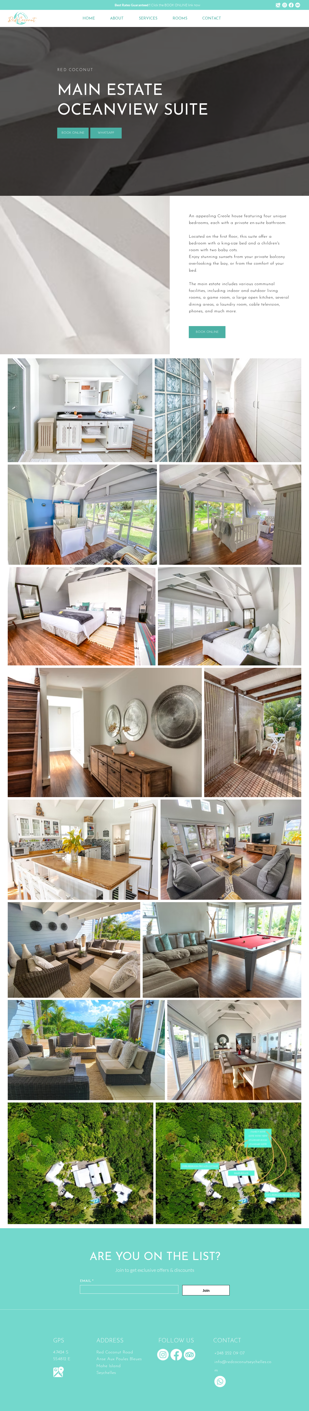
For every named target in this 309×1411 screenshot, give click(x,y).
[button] (184, 18)
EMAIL (86, 1281)
